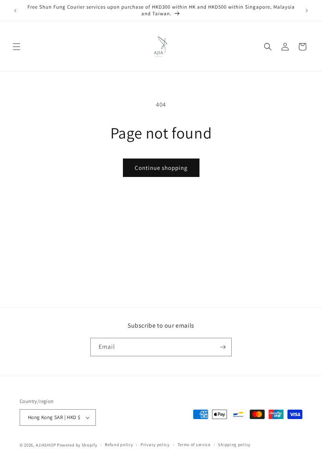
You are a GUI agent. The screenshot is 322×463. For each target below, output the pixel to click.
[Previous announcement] (15, 10)
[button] (16, 46)
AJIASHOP (46, 445)
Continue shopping (161, 167)
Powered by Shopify (77, 445)
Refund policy (119, 444)
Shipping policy (234, 444)
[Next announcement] (306, 10)
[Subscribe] (222, 347)
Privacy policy (155, 444)
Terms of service (193, 444)
